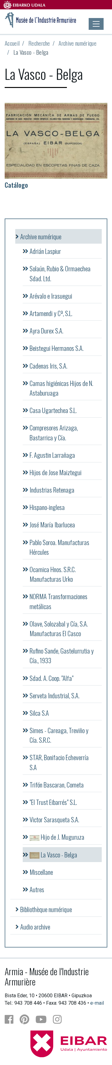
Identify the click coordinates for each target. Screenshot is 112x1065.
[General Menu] (96, 24)
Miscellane (41, 872)
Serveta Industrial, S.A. (54, 695)
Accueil (12, 43)
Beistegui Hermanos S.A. (56, 348)
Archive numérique (77, 43)
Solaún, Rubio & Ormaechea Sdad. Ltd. (60, 273)
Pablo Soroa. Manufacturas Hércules (59, 547)
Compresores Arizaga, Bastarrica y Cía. (54, 432)
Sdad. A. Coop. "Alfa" (51, 678)
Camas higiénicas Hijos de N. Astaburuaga (61, 387)
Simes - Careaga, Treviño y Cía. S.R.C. (59, 735)
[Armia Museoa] (41, 19)
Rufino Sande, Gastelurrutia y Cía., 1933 (62, 655)
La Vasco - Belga (58, 854)
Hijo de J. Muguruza (62, 837)
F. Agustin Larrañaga (52, 455)
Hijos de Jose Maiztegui (56, 472)
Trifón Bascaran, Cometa (57, 784)
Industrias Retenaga (52, 489)
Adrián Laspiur (45, 251)
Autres (37, 889)
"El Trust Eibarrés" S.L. (53, 802)
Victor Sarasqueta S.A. (54, 819)
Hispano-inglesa (47, 507)
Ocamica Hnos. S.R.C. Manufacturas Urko (53, 574)
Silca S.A (39, 713)
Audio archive (35, 926)
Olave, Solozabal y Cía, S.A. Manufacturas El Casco (59, 628)
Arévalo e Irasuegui (51, 296)
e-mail (97, 1003)
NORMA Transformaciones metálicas (58, 601)
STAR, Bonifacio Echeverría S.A (59, 762)
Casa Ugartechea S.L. (53, 410)
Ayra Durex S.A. (46, 330)
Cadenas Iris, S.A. (48, 365)
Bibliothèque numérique (46, 909)
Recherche (39, 43)
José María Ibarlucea (52, 524)
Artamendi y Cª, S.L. (51, 313)
